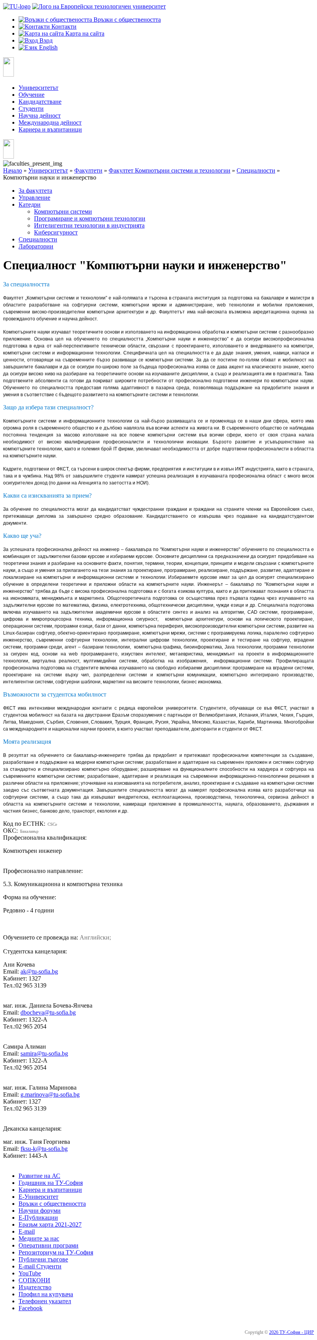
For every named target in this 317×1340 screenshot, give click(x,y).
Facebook (31, 1308)
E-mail (27, 1231)
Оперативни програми (48, 1245)
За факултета (35, 190)
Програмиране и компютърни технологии (89, 218)
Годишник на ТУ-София (51, 1182)
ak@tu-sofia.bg (39, 971)
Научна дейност (40, 115)
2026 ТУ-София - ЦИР (291, 1332)
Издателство (35, 1287)
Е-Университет (38, 1196)
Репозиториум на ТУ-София (56, 1252)
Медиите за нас (39, 1238)
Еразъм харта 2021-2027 (50, 1224)
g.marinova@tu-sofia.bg (50, 1094)
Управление (34, 197)
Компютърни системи (63, 211)
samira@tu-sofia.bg (44, 1053)
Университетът (38, 87)
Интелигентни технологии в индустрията (89, 225)
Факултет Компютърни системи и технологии (169, 170)
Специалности (256, 170)
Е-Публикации (38, 1217)
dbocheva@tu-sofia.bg (48, 1012)
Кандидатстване (40, 101)
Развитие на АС (39, 1175)
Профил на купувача (46, 1294)
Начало (12, 170)
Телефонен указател (45, 1301)
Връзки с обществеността (52, 1203)
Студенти (31, 108)
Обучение (31, 94)
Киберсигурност (56, 232)
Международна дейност (50, 122)
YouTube (30, 1273)
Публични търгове (43, 1259)
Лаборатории (36, 246)
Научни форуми (40, 1210)
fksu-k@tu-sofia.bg (44, 1148)
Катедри (30, 204)
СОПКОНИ (34, 1280)
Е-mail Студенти (40, 1266)
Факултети (88, 170)
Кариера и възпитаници (50, 129)
